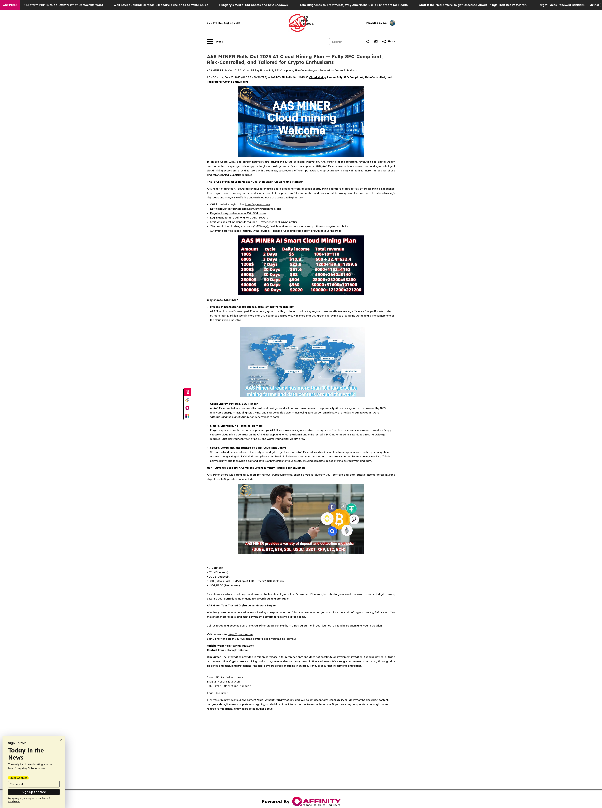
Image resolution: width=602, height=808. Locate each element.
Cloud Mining (317, 77)
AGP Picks (10, 5)
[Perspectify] (187, 400)
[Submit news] (187, 392)
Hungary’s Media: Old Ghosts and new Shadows (253, 5)
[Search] (368, 41)
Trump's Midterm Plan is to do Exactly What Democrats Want (58, 5)
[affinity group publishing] (187, 408)
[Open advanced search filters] (375, 41)
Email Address (18, 777)
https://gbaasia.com (257, 204)
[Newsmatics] (187, 416)
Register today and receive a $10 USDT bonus (238, 213)
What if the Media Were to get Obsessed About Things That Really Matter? (472, 5)
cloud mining (229, 434)
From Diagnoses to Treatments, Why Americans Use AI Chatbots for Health (353, 5)
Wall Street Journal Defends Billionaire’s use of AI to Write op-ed (161, 5)
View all (594, 4)
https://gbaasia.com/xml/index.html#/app (255, 208)
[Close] (61, 739)
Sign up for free (34, 792)
